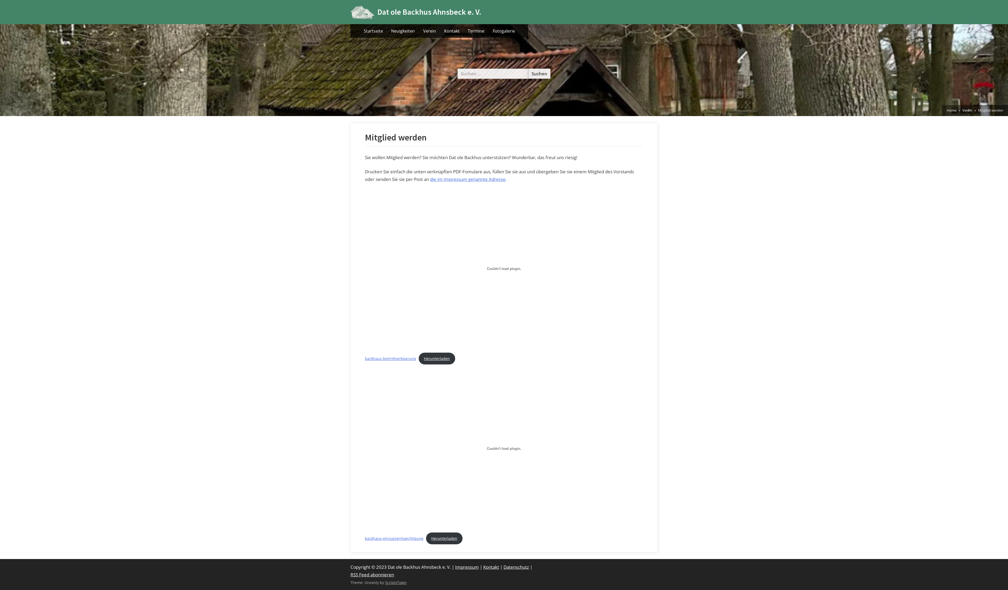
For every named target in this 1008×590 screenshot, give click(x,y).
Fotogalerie (504, 31)
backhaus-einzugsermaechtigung (394, 538)
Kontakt (452, 31)
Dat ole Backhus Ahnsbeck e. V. (429, 12)
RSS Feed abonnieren (372, 575)
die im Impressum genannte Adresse (468, 179)
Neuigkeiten (403, 31)
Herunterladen (437, 358)
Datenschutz (516, 567)
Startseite (373, 31)
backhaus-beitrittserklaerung (390, 358)
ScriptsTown (396, 582)
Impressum (467, 567)
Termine (476, 31)
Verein (429, 31)
